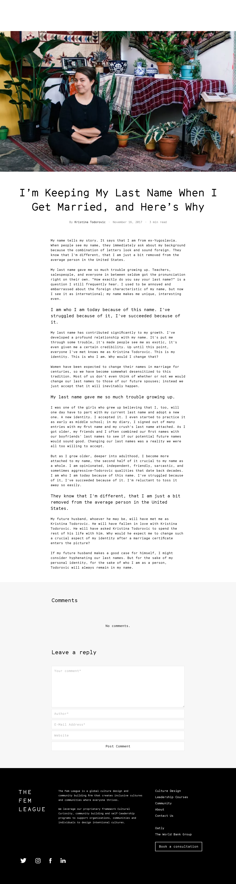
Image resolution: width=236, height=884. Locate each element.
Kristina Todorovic (90, 222)
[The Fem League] (19, 16)
